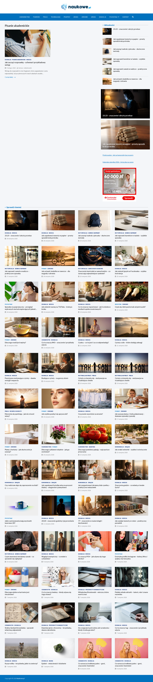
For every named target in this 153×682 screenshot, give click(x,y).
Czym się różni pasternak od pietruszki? (130, 307)
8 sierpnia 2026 (85, 562)
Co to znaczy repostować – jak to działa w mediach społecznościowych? (94, 308)
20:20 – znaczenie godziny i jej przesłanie (58, 521)
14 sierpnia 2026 (12, 488)
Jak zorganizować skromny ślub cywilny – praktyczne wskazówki (94, 486)
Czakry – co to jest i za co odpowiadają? (93, 343)
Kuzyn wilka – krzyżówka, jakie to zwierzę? (21, 663)
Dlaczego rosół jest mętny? (15, 343)
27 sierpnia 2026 (122, 241)
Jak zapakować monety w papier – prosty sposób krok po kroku (129, 40)
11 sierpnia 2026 (48, 524)
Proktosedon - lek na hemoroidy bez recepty (118, 155)
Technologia (55, 17)
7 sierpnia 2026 (122, 562)
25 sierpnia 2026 (85, 276)
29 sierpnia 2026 (12, 239)
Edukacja (102, 17)
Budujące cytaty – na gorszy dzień (55, 378)
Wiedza (28, 59)
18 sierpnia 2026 (48, 417)
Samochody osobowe (95, 268)
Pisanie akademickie (19, 59)
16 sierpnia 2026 (12, 455)
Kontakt (126, 17)
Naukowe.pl (21, 678)
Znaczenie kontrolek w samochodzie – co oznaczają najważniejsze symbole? (94, 272)
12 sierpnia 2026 (85, 490)
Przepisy (67, 17)
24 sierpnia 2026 (12, 312)
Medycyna (118, 304)
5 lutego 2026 (11, 68)
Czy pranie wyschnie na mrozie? (90, 414)
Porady (44, 268)
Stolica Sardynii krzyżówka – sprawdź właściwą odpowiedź (19, 629)
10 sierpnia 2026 (122, 526)
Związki (127, 447)
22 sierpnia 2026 (48, 348)
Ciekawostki (46, 340)
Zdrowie (85, 17)
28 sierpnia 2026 (48, 241)
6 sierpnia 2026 (85, 669)
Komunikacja (119, 447)
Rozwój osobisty (16, 411)
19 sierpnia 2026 (122, 383)
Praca (45, 17)
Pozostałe (113, 17)
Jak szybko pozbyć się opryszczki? (55, 414)
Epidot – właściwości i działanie (54, 663)
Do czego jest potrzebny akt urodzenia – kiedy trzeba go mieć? (94, 629)
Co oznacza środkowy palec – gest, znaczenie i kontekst (91, 664)
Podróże (36, 17)
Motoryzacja (82, 233)
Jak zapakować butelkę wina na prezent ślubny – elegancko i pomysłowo (57, 486)
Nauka (51, 661)
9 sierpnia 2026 (48, 562)
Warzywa (92, 447)
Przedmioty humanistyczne (94, 589)
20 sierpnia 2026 (48, 381)
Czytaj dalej (9, 77)
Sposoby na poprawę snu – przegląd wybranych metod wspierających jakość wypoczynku (20, 309)
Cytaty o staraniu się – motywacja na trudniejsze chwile (92, 379)
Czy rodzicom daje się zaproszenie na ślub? (21, 485)
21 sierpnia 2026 (122, 346)
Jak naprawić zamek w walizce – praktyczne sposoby (17, 272)
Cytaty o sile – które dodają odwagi (128, 343)
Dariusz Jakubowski (25, 68)
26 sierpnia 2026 (48, 276)
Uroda (75, 17)
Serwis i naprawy (94, 233)
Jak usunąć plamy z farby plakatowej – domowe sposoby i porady (129, 415)
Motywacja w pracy (84, 375)
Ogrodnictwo (24, 17)
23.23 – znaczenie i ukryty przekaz (126, 29)
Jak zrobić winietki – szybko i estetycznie (131, 450)
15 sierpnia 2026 (85, 455)
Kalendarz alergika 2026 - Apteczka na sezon (118, 162)
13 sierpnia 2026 (48, 490)
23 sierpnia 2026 (122, 310)
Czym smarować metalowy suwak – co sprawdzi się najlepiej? (19, 558)
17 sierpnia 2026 (122, 419)
